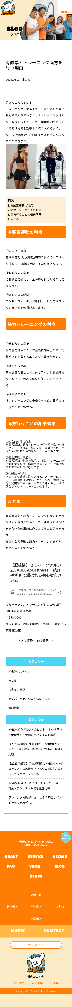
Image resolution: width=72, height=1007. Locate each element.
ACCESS (60, 857)
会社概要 (19, 983)
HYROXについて (18, 671)
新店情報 (14, 708)
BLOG (60, 867)
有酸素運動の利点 (21, 205)
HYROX (36, 877)
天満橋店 (36, 919)
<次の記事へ (27, 640)
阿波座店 (36, 906)
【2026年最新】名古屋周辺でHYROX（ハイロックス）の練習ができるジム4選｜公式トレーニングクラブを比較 (35, 768)
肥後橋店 (12, 906)
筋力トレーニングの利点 (25, 210)
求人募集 (37, 983)
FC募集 (54, 983)
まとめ (26, 79)
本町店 (60, 906)
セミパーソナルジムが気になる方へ (30, 698)
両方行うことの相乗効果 (25, 214)
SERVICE (35, 857)
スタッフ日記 (16, 689)
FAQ (11, 867)
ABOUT (11, 857)
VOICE (34, 867)
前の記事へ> (45, 640)
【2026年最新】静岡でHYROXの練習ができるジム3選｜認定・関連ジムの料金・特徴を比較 (35, 749)
